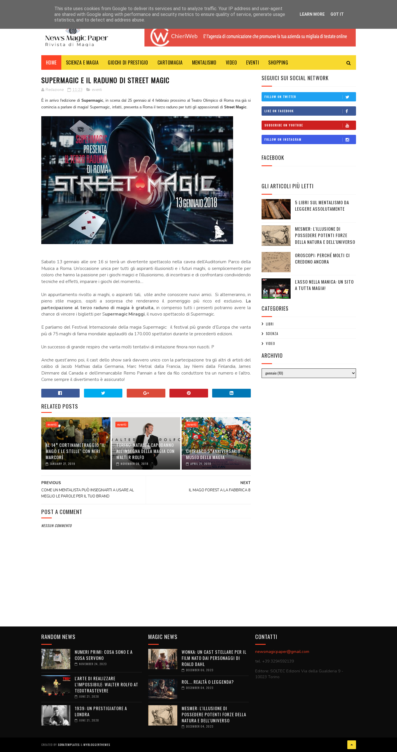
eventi (97, 89)
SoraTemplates (69, 744)
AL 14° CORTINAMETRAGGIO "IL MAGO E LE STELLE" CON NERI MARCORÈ (75, 451)
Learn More (312, 14)
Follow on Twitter (280, 96)
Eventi (252, 62)
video (270, 343)
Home (51, 62)
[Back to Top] (351, 744)
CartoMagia (170, 62)
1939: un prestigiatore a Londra (101, 711)
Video (231, 62)
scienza (272, 333)
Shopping (278, 62)
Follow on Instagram (283, 139)
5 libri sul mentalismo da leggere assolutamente (322, 205)
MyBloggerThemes (96, 744)
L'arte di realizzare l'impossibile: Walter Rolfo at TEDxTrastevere (106, 684)
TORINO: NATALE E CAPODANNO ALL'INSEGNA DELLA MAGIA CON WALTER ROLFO (145, 451)
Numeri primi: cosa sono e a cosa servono (104, 655)
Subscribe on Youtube (283, 125)
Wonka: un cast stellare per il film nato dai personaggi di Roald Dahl (214, 658)
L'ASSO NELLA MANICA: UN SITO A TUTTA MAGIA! (324, 284)
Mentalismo (204, 62)
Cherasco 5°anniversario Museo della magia (213, 454)
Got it (337, 14)
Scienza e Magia (82, 62)
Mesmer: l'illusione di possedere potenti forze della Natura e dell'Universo (325, 235)
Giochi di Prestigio (128, 62)
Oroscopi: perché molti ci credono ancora (322, 258)
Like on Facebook (279, 111)
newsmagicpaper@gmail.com (282, 651)
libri (270, 324)
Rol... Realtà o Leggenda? (208, 681)
